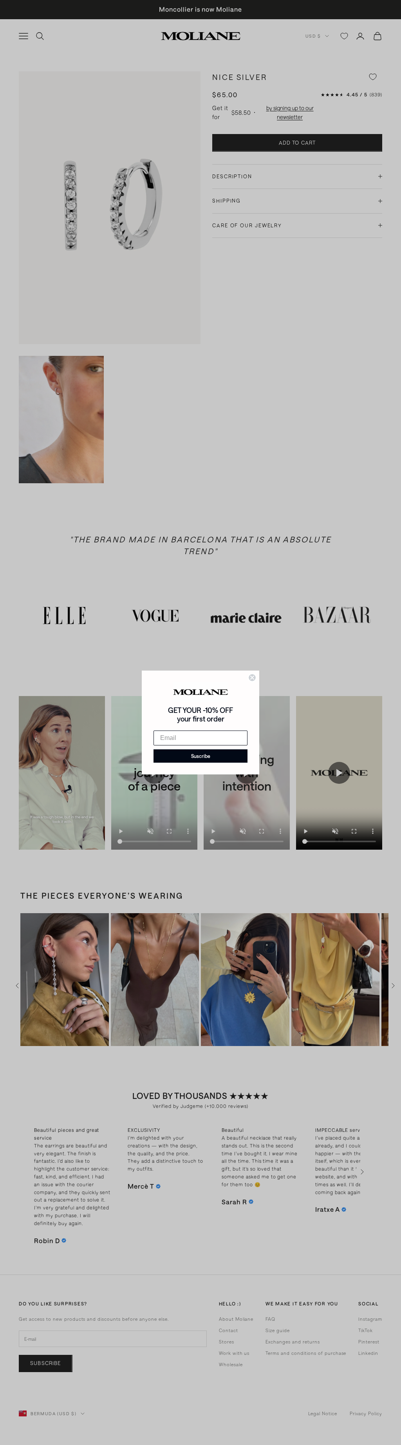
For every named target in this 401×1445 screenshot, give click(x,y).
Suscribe (200, 756)
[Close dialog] (252, 678)
